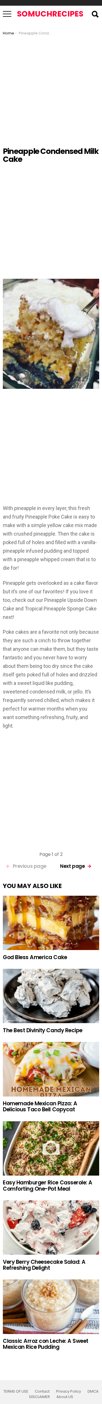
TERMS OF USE (15, 1391)
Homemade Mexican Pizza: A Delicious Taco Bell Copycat (40, 1106)
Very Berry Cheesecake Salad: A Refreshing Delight (44, 1265)
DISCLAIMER (39, 1397)
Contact (42, 1391)
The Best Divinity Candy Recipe (42, 1030)
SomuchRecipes (50, 14)
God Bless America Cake (35, 957)
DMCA (93, 1391)
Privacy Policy (68, 1391)
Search (95, 14)
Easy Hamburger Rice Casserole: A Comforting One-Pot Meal (47, 1185)
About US (64, 1397)
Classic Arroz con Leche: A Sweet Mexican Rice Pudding (45, 1344)
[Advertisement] (51, 89)
